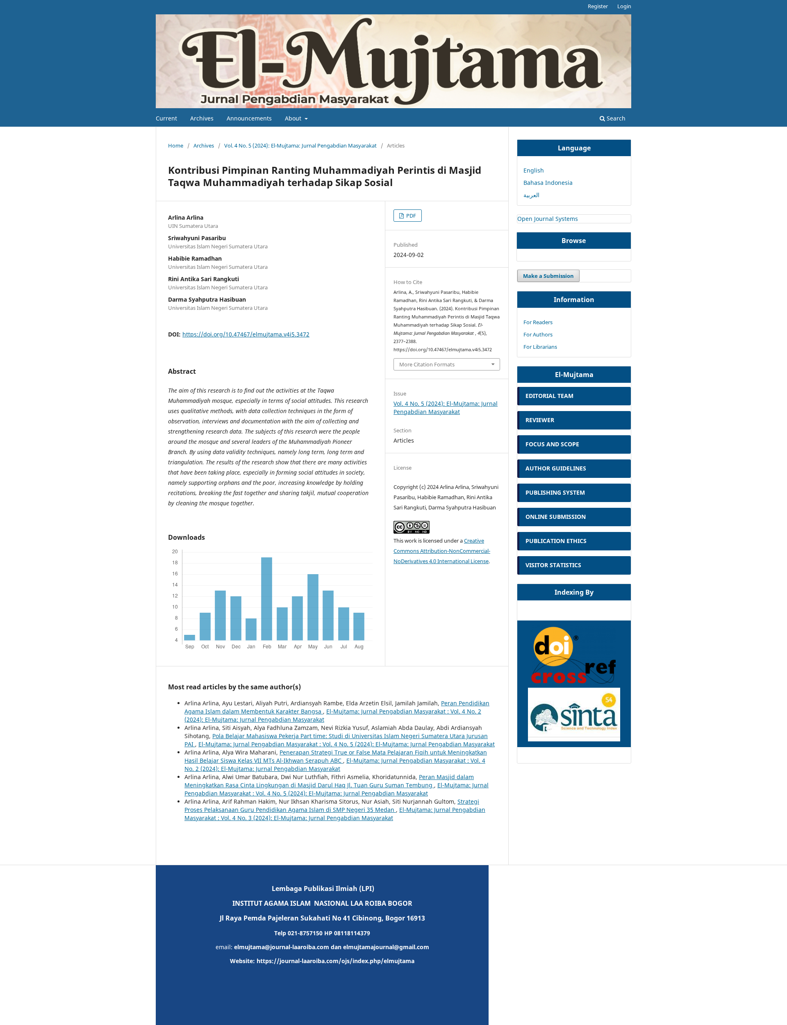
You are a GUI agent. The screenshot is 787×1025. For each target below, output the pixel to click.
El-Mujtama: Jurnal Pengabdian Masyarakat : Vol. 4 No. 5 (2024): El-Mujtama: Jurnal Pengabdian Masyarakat (346, 744)
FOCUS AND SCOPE (552, 444)
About (294, 118)
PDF (410, 215)
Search (615, 118)
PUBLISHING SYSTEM (556, 492)
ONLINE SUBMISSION (555, 516)
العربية (531, 195)
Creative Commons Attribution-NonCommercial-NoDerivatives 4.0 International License (442, 551)
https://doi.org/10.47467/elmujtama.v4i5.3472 (245, 334)
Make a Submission (548, 276)
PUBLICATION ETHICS (556, 541)
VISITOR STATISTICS (553, 565)
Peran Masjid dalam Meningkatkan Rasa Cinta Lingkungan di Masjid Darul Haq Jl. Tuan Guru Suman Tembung (329, 781)
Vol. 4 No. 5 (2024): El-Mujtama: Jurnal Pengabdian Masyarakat (300, 145)
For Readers (538, 322)
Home (175, 145)
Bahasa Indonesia (548, 182)
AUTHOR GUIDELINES (555, 468)
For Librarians (540, 346)
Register (598, 6)
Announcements (249, 118)
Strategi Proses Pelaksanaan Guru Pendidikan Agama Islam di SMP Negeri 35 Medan (331, 806)
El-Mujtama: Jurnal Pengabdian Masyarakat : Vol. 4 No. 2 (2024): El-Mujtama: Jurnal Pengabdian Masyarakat (334, 765)
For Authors (538, 334)
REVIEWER (539, 420)
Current (166, 118)
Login (624, 6)
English (533, 170)
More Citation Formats (427, 364)
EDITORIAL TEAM (549, 396)
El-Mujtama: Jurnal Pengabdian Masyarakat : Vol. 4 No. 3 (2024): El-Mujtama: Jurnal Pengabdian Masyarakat (334, 814)
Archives (202, 118)
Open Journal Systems (547, 219)
